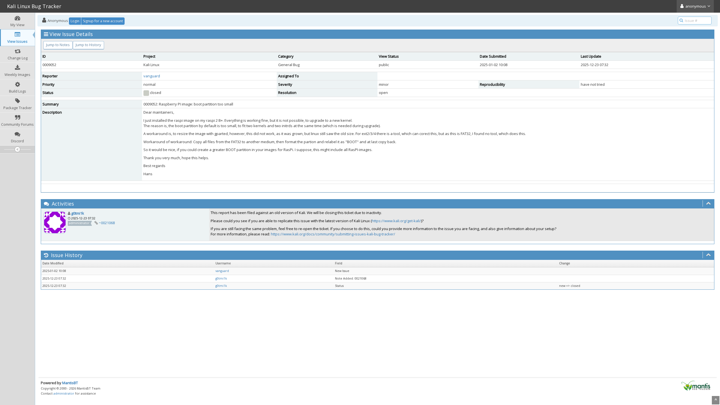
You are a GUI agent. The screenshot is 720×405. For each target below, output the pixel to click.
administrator (63, 393)
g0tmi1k (77, 213)
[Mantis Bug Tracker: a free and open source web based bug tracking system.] (695, 385)
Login (75, 21)
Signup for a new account (103, 21)
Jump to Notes (58, 44)
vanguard (151, 75)
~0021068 (107, 222)
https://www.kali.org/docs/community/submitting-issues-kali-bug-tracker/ (333, 234)
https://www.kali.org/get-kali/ (396, 220)
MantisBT (70, 382)
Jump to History (88, 44)
